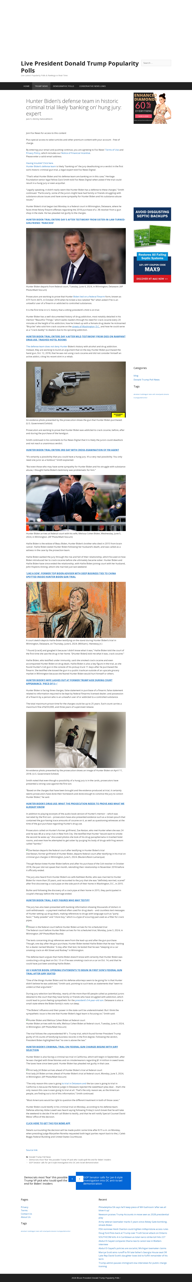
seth (153, 394)
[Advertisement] (96, 18)
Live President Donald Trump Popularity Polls (80, 66)
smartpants (159, 394)
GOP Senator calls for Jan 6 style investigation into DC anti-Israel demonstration (63, 1162)
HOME (27, 86)
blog (136, 375)
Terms (24, 1210)
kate (150, 394)
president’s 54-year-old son (89, 1000)
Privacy (24, 1207)
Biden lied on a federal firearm (89, 296)
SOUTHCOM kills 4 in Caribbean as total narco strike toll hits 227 (132, 1237)
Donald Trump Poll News (40, 1157)
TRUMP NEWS (41, 86)
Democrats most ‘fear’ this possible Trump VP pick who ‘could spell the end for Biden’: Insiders (70, 1159)
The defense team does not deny (43, 346)
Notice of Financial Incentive (75, 153)
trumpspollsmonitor (140, 398)
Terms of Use (112, 149)
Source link (31, 1150)
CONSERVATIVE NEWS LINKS (92, 86)
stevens (166, 394)
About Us (26, 1217)
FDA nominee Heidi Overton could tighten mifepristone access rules (133, 1229)
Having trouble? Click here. (40, 163)
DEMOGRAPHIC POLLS (63, 86)
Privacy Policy (33, 153)
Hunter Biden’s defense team (41, 166)
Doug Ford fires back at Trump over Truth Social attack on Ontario (133, 1232)
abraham (137, 394)
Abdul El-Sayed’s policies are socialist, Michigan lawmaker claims (132, 1248)
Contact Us (26, 1213)
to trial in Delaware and (74, 1083)
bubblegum (144, 394)
